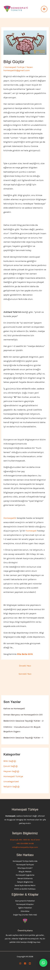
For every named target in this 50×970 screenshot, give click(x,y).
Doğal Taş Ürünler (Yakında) (25, 915)
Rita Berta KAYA (25, 654)
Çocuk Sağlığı (10, 766)
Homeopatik (9, 518)
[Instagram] (20, 963)
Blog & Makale (25, 871)
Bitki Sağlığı (9, 761)
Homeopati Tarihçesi (25, 864)
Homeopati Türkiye (15, 67)
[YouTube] (30, 963)
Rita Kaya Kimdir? (25, 868)
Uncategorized (11, 781)
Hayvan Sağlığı (11, 771)
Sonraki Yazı (25, 673)
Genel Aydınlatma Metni (25, 885)
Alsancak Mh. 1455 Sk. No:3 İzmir (25, 839)
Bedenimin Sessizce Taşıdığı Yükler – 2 (23, 720)
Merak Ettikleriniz (25, 878)
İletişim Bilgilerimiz (25, 882)
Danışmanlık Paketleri (25, 901)
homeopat (31, 530)
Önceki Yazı (25, 665)
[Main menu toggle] (44, 9)
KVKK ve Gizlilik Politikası (25, 889)
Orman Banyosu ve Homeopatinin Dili (23, 714)
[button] (43, 963)
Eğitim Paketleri (25, 908)
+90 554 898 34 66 (25, 843)
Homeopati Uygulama (25, 875)
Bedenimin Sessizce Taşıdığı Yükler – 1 (23, 737)
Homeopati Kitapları (25, 904)
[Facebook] (25, 963)
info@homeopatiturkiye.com (25, 847)
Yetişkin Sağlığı (11, 786)
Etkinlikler (25, 911)
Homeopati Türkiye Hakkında (25, 861)
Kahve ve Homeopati (14, 708)
